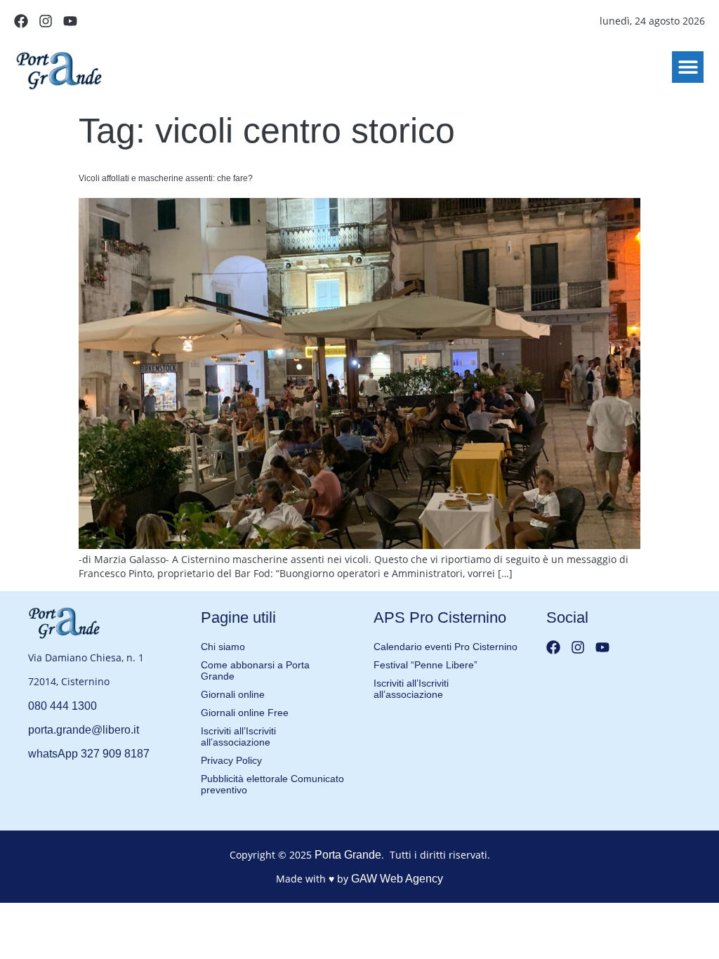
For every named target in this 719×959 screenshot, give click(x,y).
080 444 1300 (62, 706)
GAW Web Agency (397, 879)
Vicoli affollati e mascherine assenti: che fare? (166, 178)
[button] (688, 67)
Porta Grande (348, 855)
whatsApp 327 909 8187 (89, 754)
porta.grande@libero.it (83, 730)
